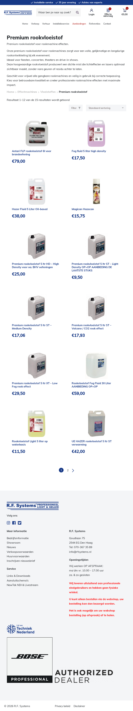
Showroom (13, 542)
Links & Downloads (18, 575)
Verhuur (46, 23)
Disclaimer (79, 706)
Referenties (94, 23)
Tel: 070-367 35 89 (80, 547)
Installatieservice (61, 23)
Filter (74, 108)
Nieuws (11, 547)
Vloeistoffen (48, 91)
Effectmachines (27, 91)
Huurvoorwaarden (18, 556)
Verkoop (35, 23)
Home (25, 23)
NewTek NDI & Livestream (22, 585)
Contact (107, 23)
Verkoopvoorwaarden (20, 551)
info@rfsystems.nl (80, 551)
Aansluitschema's (18, 580)
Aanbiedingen (79, 23)
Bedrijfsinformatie (18, 538)
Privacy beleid (62, 706)
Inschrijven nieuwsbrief (21, 560)
